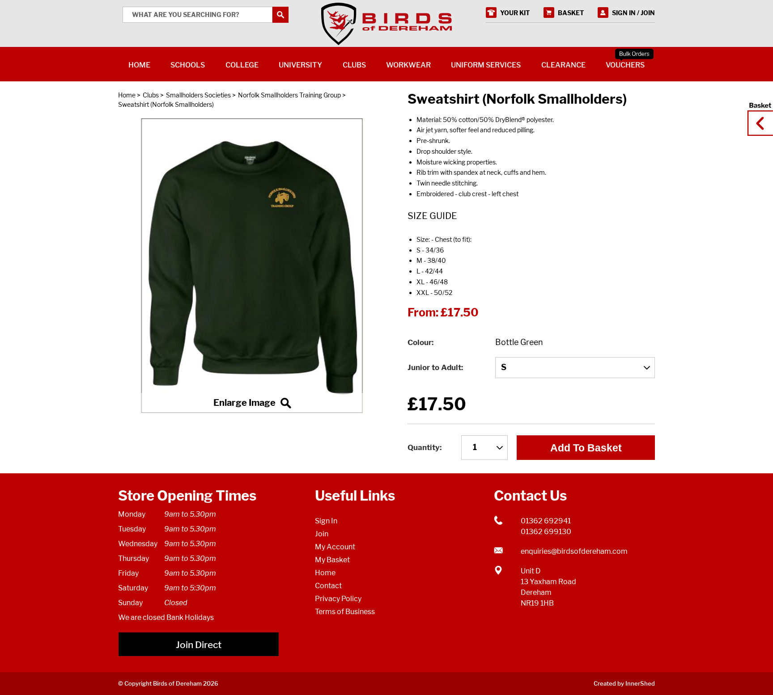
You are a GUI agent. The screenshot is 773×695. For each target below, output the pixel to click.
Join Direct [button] (198, 644)
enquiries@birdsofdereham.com (574, 551)
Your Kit (515, 13)
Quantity (424, 447)
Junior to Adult (434, 367)
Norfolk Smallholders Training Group (289, 95)
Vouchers (625, 65)
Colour (420, 342)
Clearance (563, 65)
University (300, 65)
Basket (757, 115)
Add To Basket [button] (586, 448)
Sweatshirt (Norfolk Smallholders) (166, 104)
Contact (328, 585)
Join (321, 534)
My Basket (332, 560)
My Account (335, 547)
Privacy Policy (338, 598)
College (242, 65)
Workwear (408, 65)
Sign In (326, 521)
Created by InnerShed (624, 683)
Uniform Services (486, 65)
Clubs (151, 95)
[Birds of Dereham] (386, 24)
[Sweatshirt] (252, 265)
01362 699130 (546, 531)
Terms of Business (345, 611)
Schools (187, 65)
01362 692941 (546, 521)
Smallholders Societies (198, 95)
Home (127, 95)
